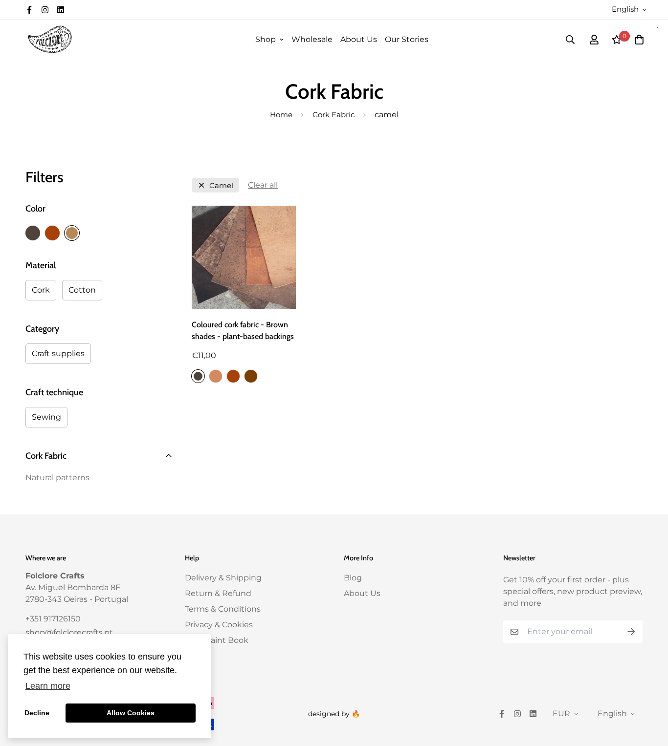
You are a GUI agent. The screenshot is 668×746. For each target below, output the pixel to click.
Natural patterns (57, 477)
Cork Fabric (333, 114)
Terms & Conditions (223, 609)
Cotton (82, 290)
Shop (265, 39)
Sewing (46, 417)
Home (281, 114)
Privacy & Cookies (219, 624)
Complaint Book (216, 640)
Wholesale (312, 39)
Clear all (263, 185)
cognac (52, 233)
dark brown (32, 233)
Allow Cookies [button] (131, 713)
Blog (353, 577)
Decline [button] (36, 713)
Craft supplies (58, 353)
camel (72, 233)
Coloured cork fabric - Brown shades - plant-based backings (243, 330)
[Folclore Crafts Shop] (49, 39)
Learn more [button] (47, 686)
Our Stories (406, 39)
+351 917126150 (53, 618)
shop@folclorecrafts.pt (69, 632)
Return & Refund (218, 593)
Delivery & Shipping (223, 577)
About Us (358, 39)
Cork (41, 290)
